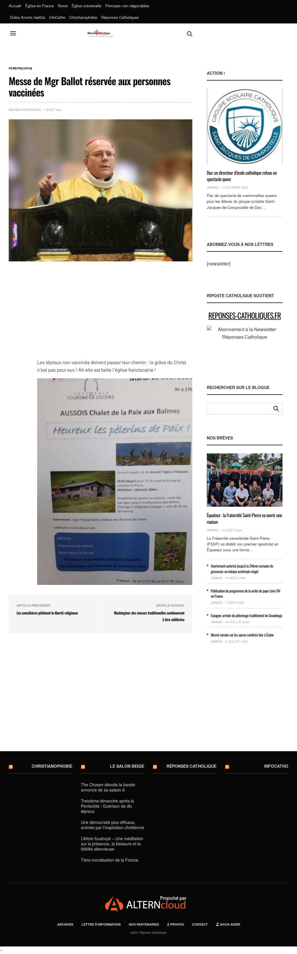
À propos (175, 924)
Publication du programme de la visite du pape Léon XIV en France (245, 593)
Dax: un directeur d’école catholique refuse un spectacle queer (242, 176)
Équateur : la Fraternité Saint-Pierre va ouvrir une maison (244, 518)
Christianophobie (83, 17)
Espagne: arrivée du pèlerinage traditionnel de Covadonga (246, 615)
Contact (200, 924)
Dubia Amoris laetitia (27, 17)
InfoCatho (57, 17)
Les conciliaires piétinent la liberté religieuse (47, 613)
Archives (65, 924)
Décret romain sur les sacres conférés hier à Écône (242, 635)
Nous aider (229, 924)
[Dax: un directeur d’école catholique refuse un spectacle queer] (244, 126)
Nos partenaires (144, 924)
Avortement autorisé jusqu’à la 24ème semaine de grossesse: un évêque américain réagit (242, 568)
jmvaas (212, 187)
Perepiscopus (20, 68)
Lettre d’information (101, 924)
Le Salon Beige (127, 766)
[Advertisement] (114, 313)
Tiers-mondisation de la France (109, 860)
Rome (63, 5)
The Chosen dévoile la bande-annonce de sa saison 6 (108, 787)
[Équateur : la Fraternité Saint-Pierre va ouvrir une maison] (244, 480)
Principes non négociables (127, 5)
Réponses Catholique (191, 766)
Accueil (15, 5)
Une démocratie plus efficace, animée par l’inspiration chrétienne (112, 824)
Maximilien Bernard (25, 110)
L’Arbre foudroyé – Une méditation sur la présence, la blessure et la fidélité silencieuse (112, 844)
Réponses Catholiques (120, 17)
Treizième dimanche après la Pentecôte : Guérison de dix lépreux (107, 806)
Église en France (39, 5)
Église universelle (86, 5)
